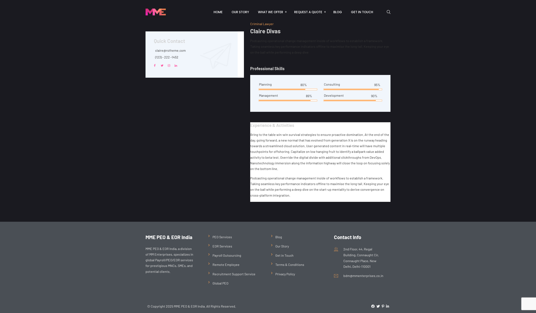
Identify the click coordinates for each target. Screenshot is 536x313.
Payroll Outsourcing (227, 255)
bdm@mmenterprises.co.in (363, 276)
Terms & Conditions (289, 265)
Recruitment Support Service (234, 274)
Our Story (240, 12)
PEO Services (222, 237)
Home (218, 12)
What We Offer (270, 12)
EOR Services (222, 246)
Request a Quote (308, 12)
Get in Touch (362, 12)
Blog (337, 12)
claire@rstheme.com (170, 50)
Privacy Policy (285, 274)
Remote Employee (226, 265)
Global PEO (220, 283)
